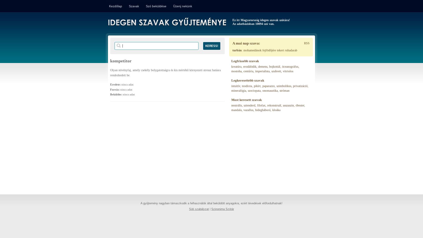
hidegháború (263, 110)
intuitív (235, 86)
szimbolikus (283, 86)
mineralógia (238, 90)
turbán (237, 50)
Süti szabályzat (199, 209)
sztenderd (249, 105)
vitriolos (288, 71)
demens (262, 66)
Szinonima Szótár (222, 209)
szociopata (254, 90)
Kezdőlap (115, 6)
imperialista (262, 71)
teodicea (247, 86)
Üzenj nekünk (182, 6)
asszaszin (288, 105)
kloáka (276, 110)
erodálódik (249, 66)
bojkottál (274, 66)
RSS (307, 43)
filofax (261, 105)
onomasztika (270, 90)
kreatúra (236, 66)
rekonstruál (274, 105)
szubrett (276, 71)
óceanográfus (290, 66)
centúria (248, 71)
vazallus (248, 110)
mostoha (236, 71)
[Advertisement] (167, 150)
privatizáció (300, 86)
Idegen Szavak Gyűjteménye (167, 22)
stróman (284, 90)
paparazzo (268, 86)
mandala (236, 110)
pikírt (257, 86)
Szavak (134, 6)
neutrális (236, 105)
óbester (300, 105)
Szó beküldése (156, 6)
